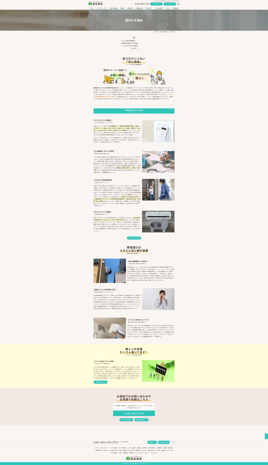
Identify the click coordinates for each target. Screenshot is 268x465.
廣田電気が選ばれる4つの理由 (130, 43)
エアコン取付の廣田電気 (128, 40)
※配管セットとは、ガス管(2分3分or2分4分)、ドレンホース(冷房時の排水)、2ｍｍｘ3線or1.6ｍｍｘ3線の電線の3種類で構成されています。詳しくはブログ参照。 (117, 132)
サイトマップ (154, 452)
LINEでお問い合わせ (169, 4)
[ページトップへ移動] (173, 442)
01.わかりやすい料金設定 (131, 45)
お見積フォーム (156, 4)
